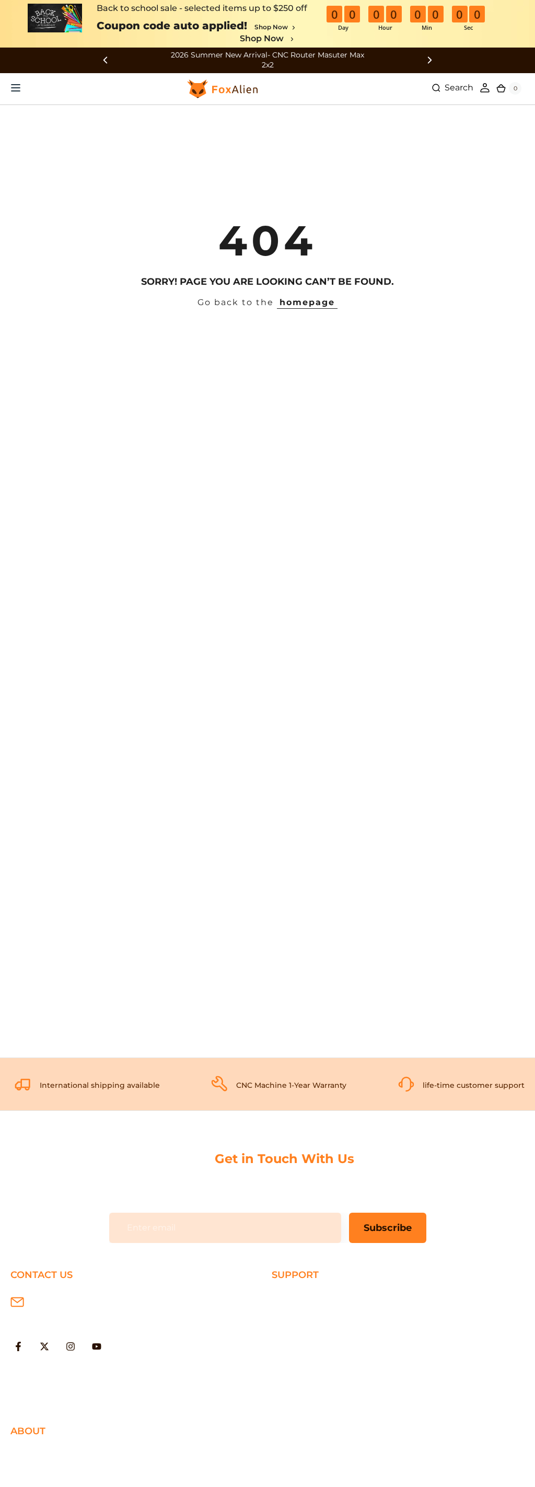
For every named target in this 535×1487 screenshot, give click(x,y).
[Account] (485, 88)
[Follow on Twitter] (44, 1346)
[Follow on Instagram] (70, 1346)
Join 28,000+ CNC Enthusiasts (334, 1382)
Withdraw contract (311, 1399)
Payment (291, 1315)
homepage (307, 302)
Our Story (30, 1454)
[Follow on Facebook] (18, 1346)
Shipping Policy (304, 1298)
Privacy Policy (38, 1471)
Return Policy (300, 1332)
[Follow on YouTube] (96, 1346)
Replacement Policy (314, 1349)
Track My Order (303, 1365)
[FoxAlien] (267, 60)
